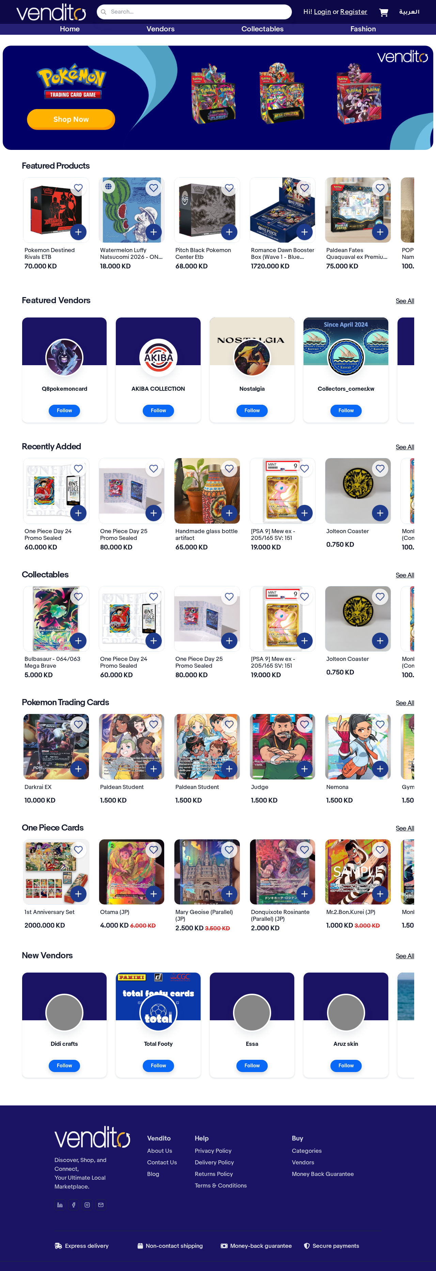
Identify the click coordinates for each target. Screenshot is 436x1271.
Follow (64, 410)
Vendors (160, 29)
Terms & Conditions (221, 1186)
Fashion (363, 29)
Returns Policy (214, 1174)
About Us (159, 1151)
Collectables (263, 29)
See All (405, 301)
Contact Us (162, 1162)
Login (322, 12)
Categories (307, 1151)
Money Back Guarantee (323, 1174)
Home (70, 29)
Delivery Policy (214, 1162)
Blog (153, 1174)
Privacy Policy (213, 1151)
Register (354, 12)
